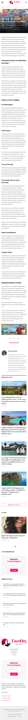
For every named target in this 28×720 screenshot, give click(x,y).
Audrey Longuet (7, 696)
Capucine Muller (6, 698)
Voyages (7, 6)
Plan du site (9, 714)
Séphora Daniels (10, 25)
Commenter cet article (14, 505)
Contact (19, 716)
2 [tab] (14, 547)
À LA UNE (4, 512)
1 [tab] (12, 547)
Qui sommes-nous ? (18, 714)
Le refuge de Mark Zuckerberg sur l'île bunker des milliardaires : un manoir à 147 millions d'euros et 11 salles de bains (13, 461)
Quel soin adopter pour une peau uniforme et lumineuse (13, 537)
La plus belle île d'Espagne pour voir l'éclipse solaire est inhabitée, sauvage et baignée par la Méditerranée (13, 491)
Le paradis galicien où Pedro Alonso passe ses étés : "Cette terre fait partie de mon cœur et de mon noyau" (13, 400)
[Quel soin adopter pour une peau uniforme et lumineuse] (14, 525)
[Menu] (2, 2)
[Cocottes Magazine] (15, 2)
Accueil (3, 6)
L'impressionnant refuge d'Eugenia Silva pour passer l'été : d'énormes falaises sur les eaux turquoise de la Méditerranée (14, 431)
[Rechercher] (26, 2)
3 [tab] (15, 547)
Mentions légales (12, 716)
